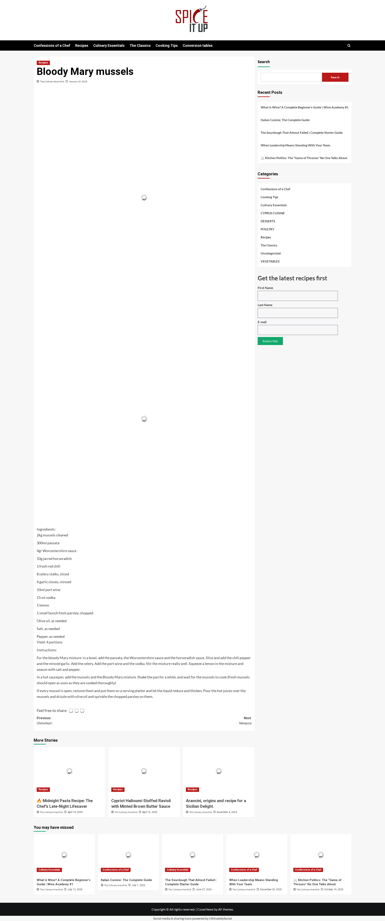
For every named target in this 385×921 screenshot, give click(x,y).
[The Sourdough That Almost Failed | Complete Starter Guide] (192, 854)
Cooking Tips (167, 45)
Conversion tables (198, 45)
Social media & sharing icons (172, 918)
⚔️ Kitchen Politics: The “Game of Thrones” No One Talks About (304, 158)
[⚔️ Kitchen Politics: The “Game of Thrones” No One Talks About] (321, 854)
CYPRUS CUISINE (273, 213)
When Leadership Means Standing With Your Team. (296, 145)
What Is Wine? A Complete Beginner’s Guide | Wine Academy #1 (305, 107)
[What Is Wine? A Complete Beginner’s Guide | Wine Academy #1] (64, 854)
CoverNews (205, 909)
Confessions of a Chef (52, 45)
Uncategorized (271, 253)
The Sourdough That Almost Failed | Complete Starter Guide (302, 132)
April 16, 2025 (149, 812)
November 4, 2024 (227, 812)
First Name (265, 288)
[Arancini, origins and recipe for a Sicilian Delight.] (218, 771)
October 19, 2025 (333, 889)
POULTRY (267, 229)
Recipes (81, 45)
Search (264, 62)
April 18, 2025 (75, 812)
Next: (245, 720)
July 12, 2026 (75, 889)
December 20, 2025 (271, 889)
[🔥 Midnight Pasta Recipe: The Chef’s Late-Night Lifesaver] (69, 771)
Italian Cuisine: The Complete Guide (285, 120)
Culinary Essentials (109, 45)
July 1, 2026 (138, 885)
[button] (349, 45)
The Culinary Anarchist (52, 81)
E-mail (262, 322)
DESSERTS (268, 221)
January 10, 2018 (78, 81)
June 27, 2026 (204, 889)
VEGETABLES (270, 261)
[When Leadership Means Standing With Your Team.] (256, 854)
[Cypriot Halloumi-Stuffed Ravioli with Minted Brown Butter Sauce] (144, 771)
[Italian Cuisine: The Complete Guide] (128, 854)
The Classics (140, 45)
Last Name (265, 305)
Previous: (44, 720)
